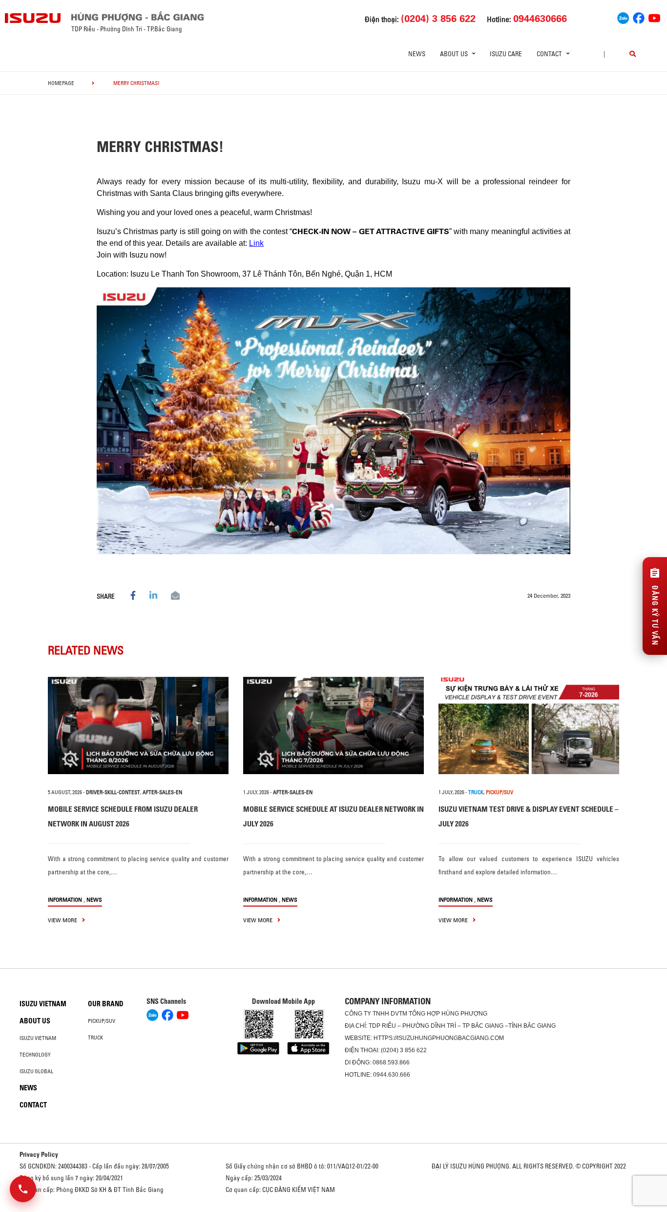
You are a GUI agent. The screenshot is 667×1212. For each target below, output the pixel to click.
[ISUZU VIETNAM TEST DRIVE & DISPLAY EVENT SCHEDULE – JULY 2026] (528, 725)
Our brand (106, 1003)
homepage (61, 83)
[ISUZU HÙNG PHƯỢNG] (33, 18)
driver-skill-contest (113, 792)
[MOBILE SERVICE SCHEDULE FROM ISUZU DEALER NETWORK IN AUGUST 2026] (138, 725)
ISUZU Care (506, 54)
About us (35, 1021)
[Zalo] (623, 17)
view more (63, 920)
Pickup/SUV (101, 1020)
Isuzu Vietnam (43, 1003)
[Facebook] (639, 17)
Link (256, 243)
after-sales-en (162, 792)
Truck (95, 1037)
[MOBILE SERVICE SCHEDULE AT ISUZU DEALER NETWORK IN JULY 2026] (333, 725)
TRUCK (475, 792)
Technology (35, 1054)
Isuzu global (36, 1071)
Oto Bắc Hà (333, 1209)
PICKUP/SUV (499, 792)
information (65, 899)
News (416, 54)
